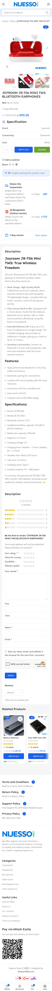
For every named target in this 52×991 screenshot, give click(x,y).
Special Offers (8, 901)
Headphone (7, 870)
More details (41, 235)
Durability (10, 562)
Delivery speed (12, 566)
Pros (7, 603)
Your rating (11, 553)
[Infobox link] (18, 782)
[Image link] (18, 833)
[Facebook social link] (9, 164)
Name (8, 627)
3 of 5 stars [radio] (29, 553)
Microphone (7, 874)
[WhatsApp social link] (13, 164)
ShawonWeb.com (26, 971)
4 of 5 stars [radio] (31, 553)
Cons (7, 615)
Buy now (42, 149)
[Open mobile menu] (3, 4)
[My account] (48, 4)
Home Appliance (9, 889)
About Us (6, 906)
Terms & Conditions (11, 920)
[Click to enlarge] (7, 67)
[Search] (47, 12)
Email (8, 639)
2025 (26, 968)
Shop (12, 21)
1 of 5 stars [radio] (24, 553)
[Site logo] (26, 3)
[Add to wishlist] (20, 719)
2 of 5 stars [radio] (27, 553)
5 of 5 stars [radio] (33, 553)
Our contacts (8, 911)
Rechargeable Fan (10, 884)
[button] (5, 48)
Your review (11, 571)
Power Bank (8, 741)
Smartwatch (7, 865)
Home (5, 21)
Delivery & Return (10, 916)
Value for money (13, 557)
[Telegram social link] (16, 164)
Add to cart (24, 149)
